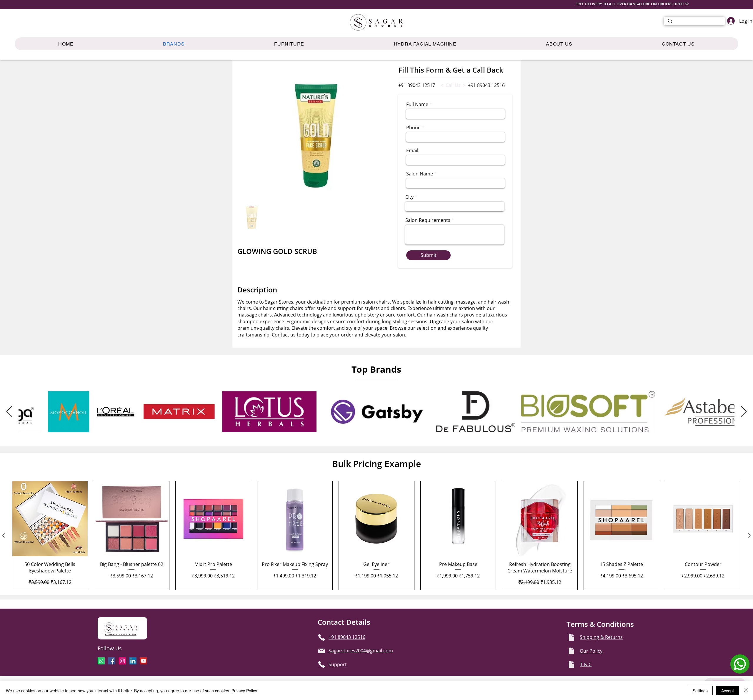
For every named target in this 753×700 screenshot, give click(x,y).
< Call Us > (453, 85)
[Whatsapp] (101, 660)
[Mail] (321, 651)
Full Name (417, 104)
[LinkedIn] (132, 660)
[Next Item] (743, 412)
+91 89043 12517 (416, 85)
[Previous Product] (3, 535)
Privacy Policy (244, 691)
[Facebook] (111, 660)
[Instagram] (122, 660)
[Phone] (321, 637)
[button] (289, 43)
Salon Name (419, 173)
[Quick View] (50, 518)
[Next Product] (749, 535)
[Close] (745, 690)
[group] (376, 535)
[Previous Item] (9, 412)
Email (412, 150)
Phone (413, 127)
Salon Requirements (427, 220)
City (409, 197)
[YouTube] (143, 660)
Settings (700, 691)
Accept (727, 691)
